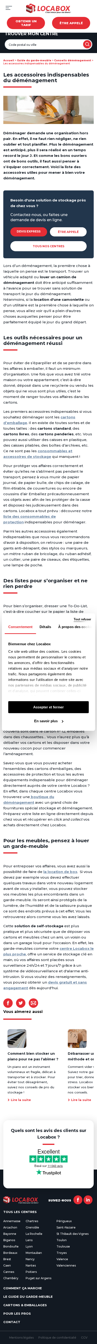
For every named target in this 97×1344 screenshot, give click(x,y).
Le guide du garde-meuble (28, 1296)
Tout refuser (82, 619)
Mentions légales (21, 1337)
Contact (11, 1322)
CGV (84, 1337)
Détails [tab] (45, 627)
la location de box (60, 871)
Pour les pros (17, 1313)
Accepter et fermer (48, 707)
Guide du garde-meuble (34, 60)
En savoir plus (46, 721)
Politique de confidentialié (57, 1337)
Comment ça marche (22, 1288)
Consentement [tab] (20, 627)
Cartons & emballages (25, 1305)
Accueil (8, 60)
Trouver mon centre (31, 33)
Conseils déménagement (72, 60)
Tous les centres (20, 1212)
